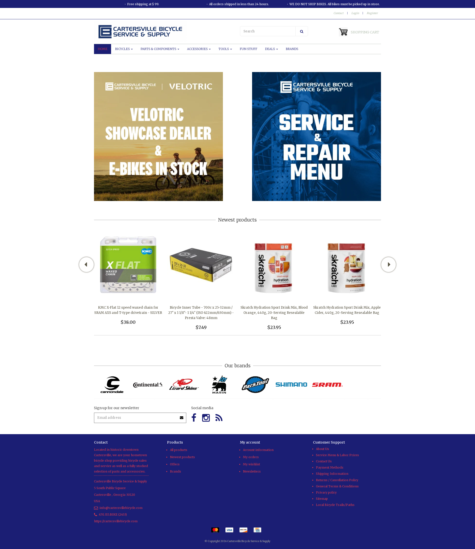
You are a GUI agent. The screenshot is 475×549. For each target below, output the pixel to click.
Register (372, 13)
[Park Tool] (255, 384)
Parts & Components (159, 49)
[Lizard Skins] (183, 384)
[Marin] (219, 384)
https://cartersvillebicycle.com (116, 521)
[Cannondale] (112, 384)
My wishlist (251, 464)
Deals (270, 49)
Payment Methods (329, 467)
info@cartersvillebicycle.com (120, 508)
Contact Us (324, 461)
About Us (322, 449)
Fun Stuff (248, 49)
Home (102, 49)
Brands (292, 49)
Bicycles (122, 49)
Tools (224, 49)
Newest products (182, 457)
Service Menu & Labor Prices (337, 455)
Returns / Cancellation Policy (337, 480)
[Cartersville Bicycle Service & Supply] (164, 32)
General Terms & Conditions (337, 486)
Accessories (197, 49)
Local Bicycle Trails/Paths (335, 505)
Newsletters (252, 471)
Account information (258, 450)
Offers (175, 464)
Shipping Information (332, 473)
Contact (338, 13)
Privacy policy (326, 492)
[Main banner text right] (316, 136)
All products (178, 450)
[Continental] (148, 384)
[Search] (301, 31)
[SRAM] (327, 384)
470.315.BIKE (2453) (113, 514)
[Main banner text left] (158, 136)
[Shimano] (291, 384)
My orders (251, 457)
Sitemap (322, 498)
